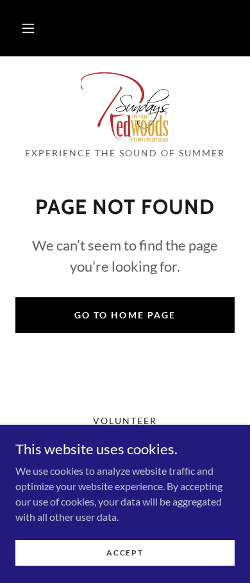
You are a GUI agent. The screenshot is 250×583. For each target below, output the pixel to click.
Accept (124, 552)
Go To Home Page (124, 314)
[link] (125, 107)
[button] (28, 28)
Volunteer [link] (125, 420)
